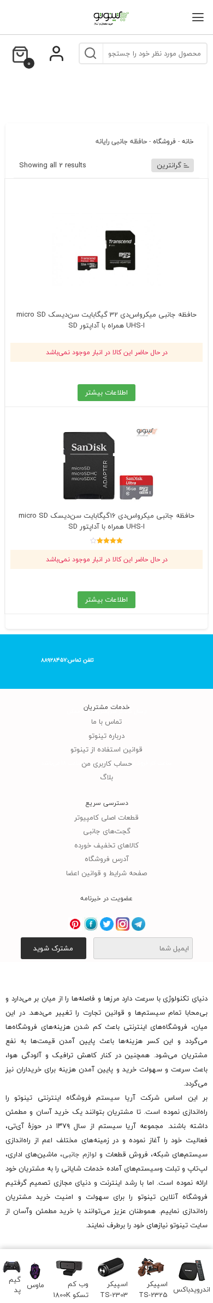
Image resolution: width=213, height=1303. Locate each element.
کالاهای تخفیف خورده (106, 845)
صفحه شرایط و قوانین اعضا (106, 873)
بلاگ (106, 777)
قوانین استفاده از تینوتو (106, 749)
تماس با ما (106, 722)
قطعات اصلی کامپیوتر (106, 817)
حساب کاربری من (106, 763)
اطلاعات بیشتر (106, 392)
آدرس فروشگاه (107, 859)
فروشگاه (164, 141)
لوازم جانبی (79, 1154)
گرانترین (169, 165)
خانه (188, 141)
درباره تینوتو (106, 736)
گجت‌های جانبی (107, 831)
